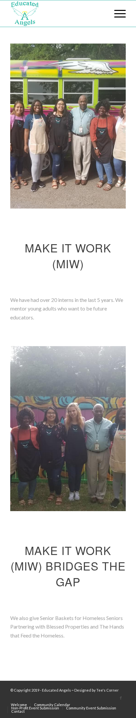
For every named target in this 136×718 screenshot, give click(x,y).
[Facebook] (121, 698)
